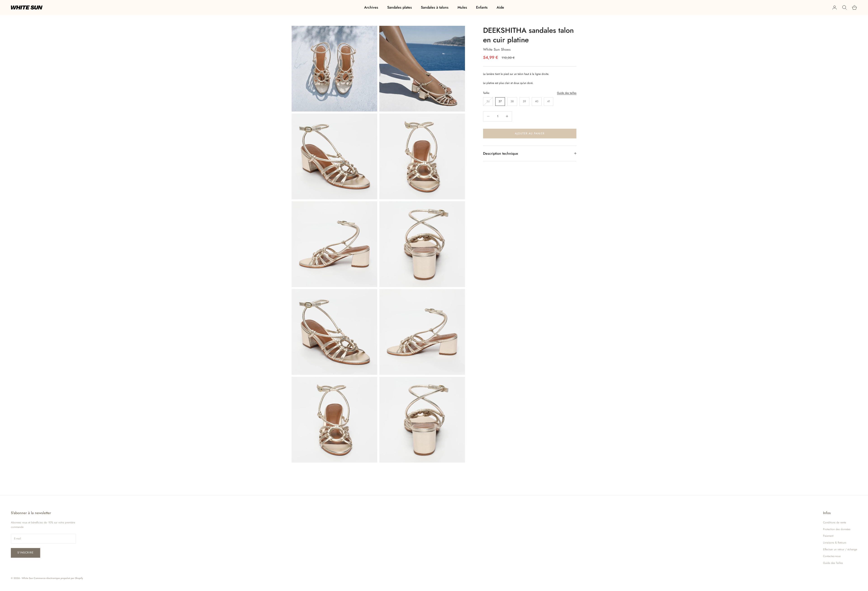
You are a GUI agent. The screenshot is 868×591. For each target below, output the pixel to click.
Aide (500, 7)
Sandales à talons (434, 7)
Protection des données (836, 529)
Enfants (482, 7)
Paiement (828, 536)
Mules (462, 7)
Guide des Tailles (833, 563)
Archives (371, 7)
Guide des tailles (566, 93)
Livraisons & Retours (834, 543)
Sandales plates (399, 7)
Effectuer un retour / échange (840, 549)
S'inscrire (25, 553)
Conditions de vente (834, 522)
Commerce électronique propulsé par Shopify (58, 578)
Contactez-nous (832, 556)
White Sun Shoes (497, 49)
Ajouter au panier (529, 133)
